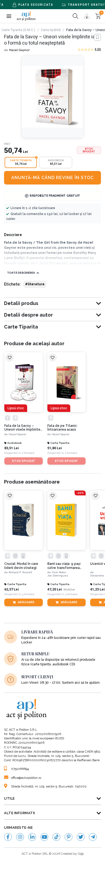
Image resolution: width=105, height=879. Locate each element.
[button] (8, 16)
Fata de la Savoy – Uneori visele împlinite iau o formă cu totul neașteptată (22, 428)
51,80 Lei (54, 448)
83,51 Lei (11, 448)
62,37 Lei (11, 589)
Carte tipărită (51, 30)
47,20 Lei (54, 589)
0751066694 (20, 769)
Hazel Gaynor (19, 50)
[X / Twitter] (81, 837)
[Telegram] (93, 837)
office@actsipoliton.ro (26, 778)
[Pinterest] (68, 837)
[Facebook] (8, 837)
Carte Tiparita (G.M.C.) (18, 30)
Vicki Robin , (60, 572)
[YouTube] (44, 837)
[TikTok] (56, 837)
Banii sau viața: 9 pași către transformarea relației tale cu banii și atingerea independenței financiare (64, 566)
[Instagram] (20, 837)
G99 (80, 853)
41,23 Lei (97, 589)
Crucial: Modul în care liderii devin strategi (21, 565)
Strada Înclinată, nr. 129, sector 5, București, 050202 (49, 786)
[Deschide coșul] (98, 16)
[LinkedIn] (32, 837)
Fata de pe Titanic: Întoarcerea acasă (62, 427)
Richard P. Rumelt (20, 572)
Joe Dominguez (57, 575)
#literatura (34, 284)
